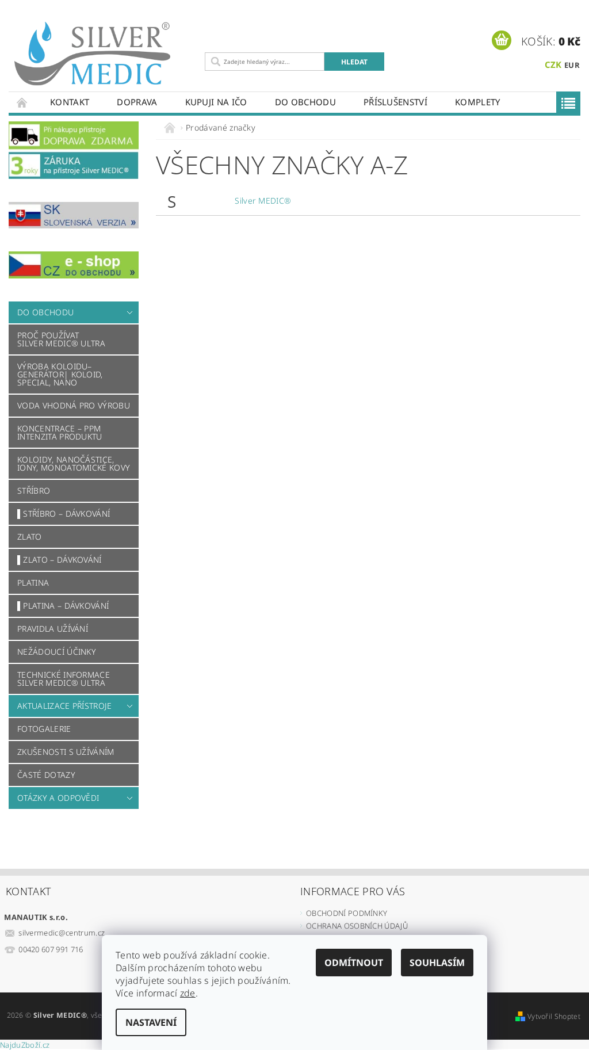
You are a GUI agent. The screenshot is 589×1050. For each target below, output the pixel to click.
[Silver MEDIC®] (103, 54)
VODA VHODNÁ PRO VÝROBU (73, 405)
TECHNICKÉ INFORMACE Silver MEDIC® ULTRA (63, 678)
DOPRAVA (137, 102)
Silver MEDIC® (263, 200)
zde (188, 993)
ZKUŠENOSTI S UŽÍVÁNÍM (65, 751)
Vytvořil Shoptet (553, 1016)
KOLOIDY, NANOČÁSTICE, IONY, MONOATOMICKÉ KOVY (73, 463)
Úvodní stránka (22, 102)
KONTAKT (69, 102)
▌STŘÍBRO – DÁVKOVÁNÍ (63, 513)
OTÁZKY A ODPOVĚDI (58, 797)
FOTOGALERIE (44, 728)
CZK (553, 64)
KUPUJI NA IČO (216, 102)
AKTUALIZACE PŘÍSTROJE (64, 705)
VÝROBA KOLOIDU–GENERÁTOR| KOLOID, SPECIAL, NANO (60, 374)
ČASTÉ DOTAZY (46, 774)
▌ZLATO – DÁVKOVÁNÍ (59, 559)
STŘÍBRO (33, 490)
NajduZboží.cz (24, 1045)
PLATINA (33, 582)
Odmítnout (353, 962)
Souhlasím (437, 962)
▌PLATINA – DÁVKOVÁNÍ (63, 605)
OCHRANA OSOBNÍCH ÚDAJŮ (357, 926)
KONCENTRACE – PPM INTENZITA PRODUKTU (59, 432)
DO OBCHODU (305, 102)
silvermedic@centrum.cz (61, 932)
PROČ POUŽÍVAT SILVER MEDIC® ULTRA (61, 339)
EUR (572, 65)
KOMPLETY (477, 102)
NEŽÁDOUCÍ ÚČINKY (56, 651)
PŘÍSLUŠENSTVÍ (395, 102)
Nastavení (151, 1022)
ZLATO (29, 536)
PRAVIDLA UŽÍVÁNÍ (52, 628)
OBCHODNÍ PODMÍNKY (346, 913)
